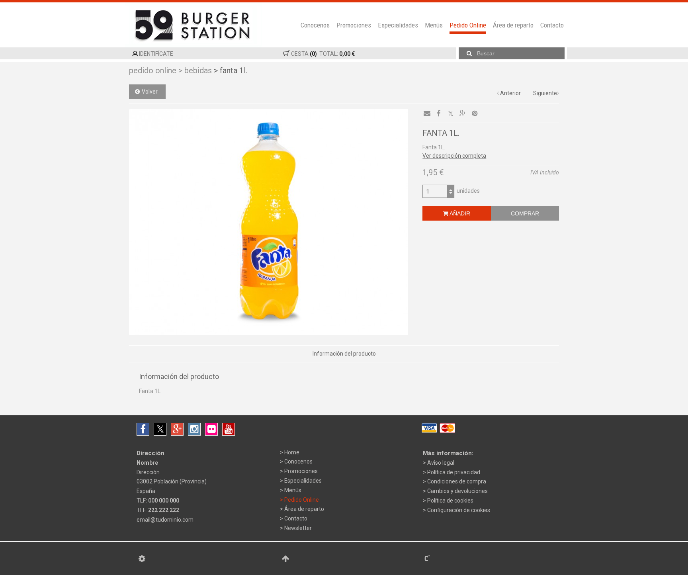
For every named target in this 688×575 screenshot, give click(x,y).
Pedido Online (468, 25)
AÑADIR (459, 213)
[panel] (142, 558)
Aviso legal (440, 463)
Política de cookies (450, 500)
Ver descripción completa (454, 156)
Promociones (353, 25)
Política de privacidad (453, 472)
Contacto (552, 25)
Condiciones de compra (456, 481)
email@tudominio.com (165, 519)
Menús (434, 25)
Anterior (510, 93)
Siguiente (545, 93)
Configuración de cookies (458, 510)
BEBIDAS (195, 70)
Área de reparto (513, 25)
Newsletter (298, 528)
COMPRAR (525, 213)
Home (291, 452)
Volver (150, 91)
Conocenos (315, 25)
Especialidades (398, 25)
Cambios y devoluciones (457, 491)
